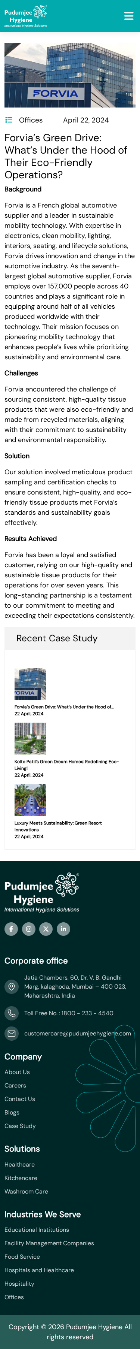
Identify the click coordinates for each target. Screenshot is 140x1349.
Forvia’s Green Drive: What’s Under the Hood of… (64, 707)
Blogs (11, 1113)
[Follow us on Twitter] (46, 929)
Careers (15, 1086)
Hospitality (19, 1284)
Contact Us (19, 1099)
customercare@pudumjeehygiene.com (77, 1033)
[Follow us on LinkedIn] (63, 929)
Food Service (22, 1257)
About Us (17, 1072)
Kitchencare (20, 1178)
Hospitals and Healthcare (39, 1270)
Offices (14, 1297)
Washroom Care (26, 1192)
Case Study (20, 1126)
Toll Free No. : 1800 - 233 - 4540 (68, 1013)
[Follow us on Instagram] (28, 929)
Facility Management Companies (49, 1243)
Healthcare (19, 1165)
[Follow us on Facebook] (11, 929)
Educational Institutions (36, 1230)
